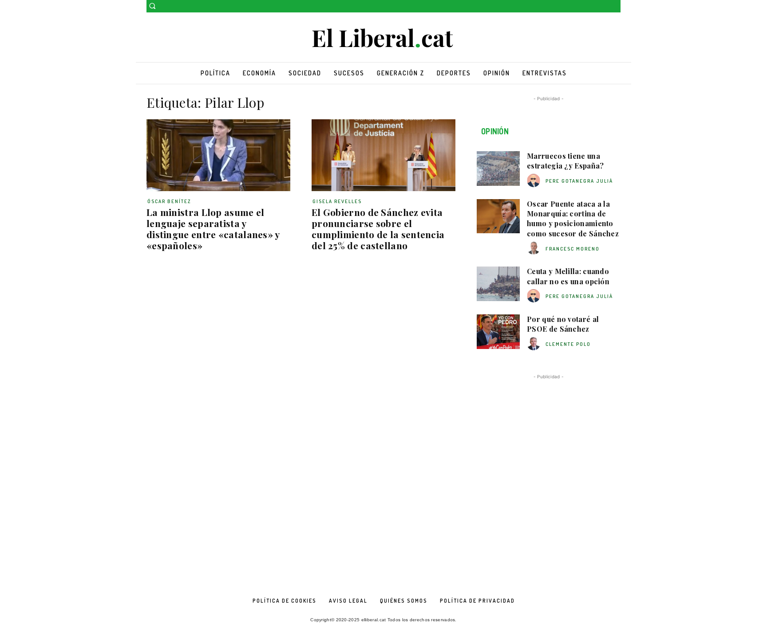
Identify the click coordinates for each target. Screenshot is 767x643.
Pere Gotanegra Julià (579, 181)
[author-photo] (535, 181)
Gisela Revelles (337, 201)
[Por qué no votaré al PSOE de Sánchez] (498, 331)
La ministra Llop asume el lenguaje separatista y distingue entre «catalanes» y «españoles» (213, 228)
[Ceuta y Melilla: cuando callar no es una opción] (498, 284)
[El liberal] (383, 38)
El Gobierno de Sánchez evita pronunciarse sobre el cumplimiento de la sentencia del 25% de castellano (378, 228)
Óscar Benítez (169, 201)
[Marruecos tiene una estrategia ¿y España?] (498, 168)
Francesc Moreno (573, 249)
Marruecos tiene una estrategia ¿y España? (565, 160)
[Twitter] (615, 6)
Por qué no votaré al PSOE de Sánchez (563, 323)
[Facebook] (603, 6)
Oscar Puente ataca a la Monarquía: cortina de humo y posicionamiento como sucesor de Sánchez (573, 218)
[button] (152, 6)
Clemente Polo (568, 344)
